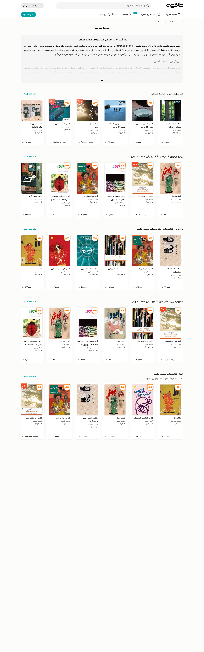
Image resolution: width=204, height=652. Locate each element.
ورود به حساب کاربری (32, 5)
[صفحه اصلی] (174, 5)
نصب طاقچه (28, 14)
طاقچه (180, 22)
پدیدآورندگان (171, 22)
